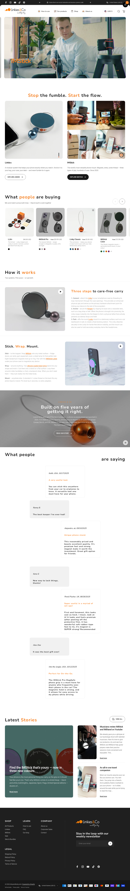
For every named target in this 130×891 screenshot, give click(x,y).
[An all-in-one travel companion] (87, 781)
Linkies (7, 829)
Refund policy (8, 887)
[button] (60, 291)
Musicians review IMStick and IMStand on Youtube (111, 728)
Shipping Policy (10, 854)
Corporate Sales (46, 829)
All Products (9, 826)
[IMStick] (96, 130)
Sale (6, 836)
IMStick (7, 833)
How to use (27, 826)
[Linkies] (34, 130)
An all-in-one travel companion (108, 769)
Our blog (26, 833)
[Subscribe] (110, 843)
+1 (80, 249)
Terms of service (25, 887)
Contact (44, 833)
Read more (14, 792)
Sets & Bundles (10, 839)
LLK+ (10, 239)
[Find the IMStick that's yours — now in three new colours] (39, 761)
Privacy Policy (10, 861)
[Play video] (35, 309)
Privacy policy (16, 887)
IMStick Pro (43, 239)
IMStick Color (104, 240)
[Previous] (40, 2)
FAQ (24, 829)
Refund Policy (10, 857)
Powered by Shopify (28, 884)
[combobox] (116, 2)
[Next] (90, 2)
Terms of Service (11, 864)
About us (44, 826)
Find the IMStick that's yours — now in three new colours (36, 769)
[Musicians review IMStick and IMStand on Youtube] (87, 742)
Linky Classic (75, 239)
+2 (111, 251)
